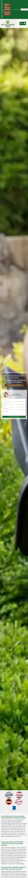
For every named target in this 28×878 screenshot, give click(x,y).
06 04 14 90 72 (2, 14)
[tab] (14, 439)
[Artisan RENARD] (8, 23)
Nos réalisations (14, 385)
